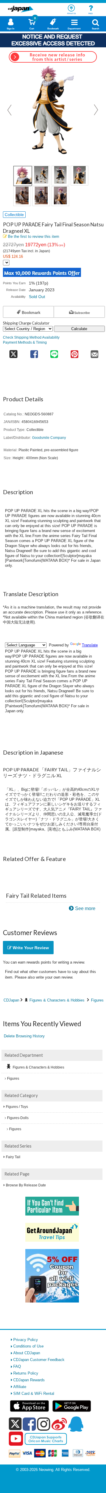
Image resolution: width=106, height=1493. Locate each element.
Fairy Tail (13, 1157)
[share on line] (54, 352)
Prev (10, 110)
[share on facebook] (34, 352)
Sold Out (37, 296)
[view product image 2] (41, 175)
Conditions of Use (28, 1346)
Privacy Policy (25, 1339)
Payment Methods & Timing (25, 342)
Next (96, 110)
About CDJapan (26, 1353)
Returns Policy (25, 1373)
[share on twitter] (13, 352)
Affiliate (19, 1387)
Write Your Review (30, 947)
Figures (97, 1000)
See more (85, 908)
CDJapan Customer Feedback (38, 1359)
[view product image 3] (60, 175)
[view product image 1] (22, 176)
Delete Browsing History (24, 1036)
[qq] (75, 1424)
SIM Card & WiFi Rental (33, 1393)
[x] (15, 1424)
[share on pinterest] (74, 352)
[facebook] (29, 1424)
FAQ (17, 1366)
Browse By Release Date (26, 1185)
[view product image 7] (60, 196)
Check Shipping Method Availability (31, 337)
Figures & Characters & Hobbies (57, 1000)
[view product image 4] (79, 175)
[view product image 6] (41, 196)
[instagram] (43, 1424)
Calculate (79, 329)
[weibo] (59, 1424)
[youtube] (16, 1439)
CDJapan (11, 1000)
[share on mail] (95, 352)
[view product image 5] (22, 196)
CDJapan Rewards (29, 1380)
